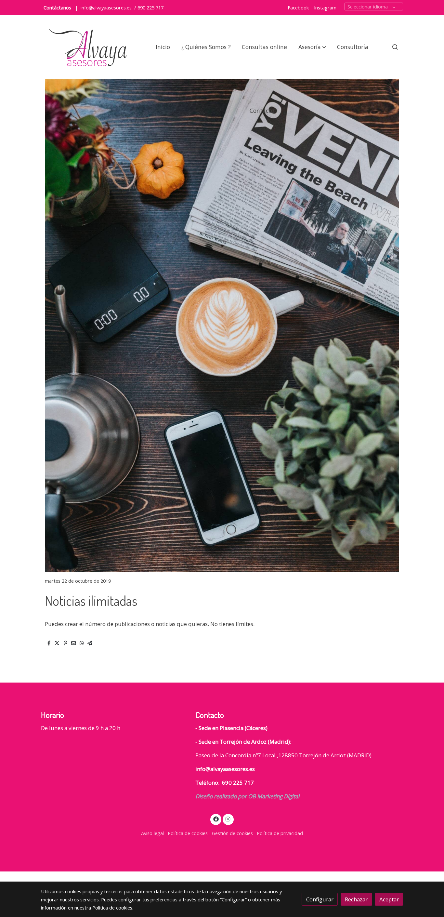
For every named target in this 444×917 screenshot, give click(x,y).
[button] (312, 46)
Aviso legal (152, 833)
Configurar (319, 899)
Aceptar (389, 899)
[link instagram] (228, 818)
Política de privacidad (280, 833)
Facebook (298, 7)
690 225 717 (150, 7)
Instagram (325, 7)
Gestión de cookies (232, 833)
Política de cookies (188, 833)
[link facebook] (215, 818)
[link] (89, 47)
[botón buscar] (395, 47)
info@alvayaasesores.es (106, 7)
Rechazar (356, 899)
